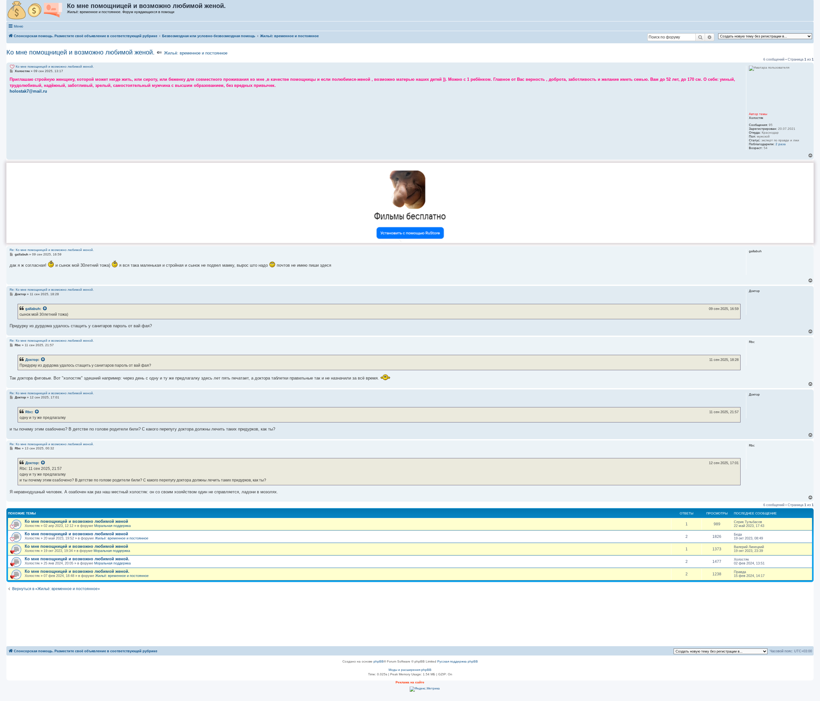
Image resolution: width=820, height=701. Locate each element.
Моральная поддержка (112, 526)
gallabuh (32, 309)
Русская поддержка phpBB (457, 661)
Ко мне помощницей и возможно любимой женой (76, 521)
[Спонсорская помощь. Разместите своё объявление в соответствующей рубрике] (37, 11)
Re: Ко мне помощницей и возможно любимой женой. (52, 250)
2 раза (780, 144)
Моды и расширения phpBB (410, 670)
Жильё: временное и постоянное (195, 53)
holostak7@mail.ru (28, 91)
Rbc (28, 412)
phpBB (378, 661)
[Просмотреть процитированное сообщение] (45, 309)
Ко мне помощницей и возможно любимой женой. (80, 52)
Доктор (31, 360)
